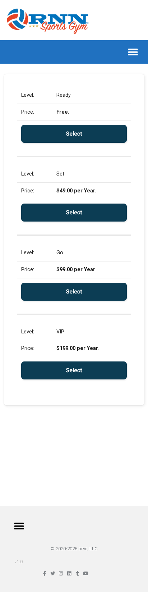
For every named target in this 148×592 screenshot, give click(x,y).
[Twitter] (52, 573)
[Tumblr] (77, 573)
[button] (133, 52)
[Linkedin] (69, 573)
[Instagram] (61, 573)
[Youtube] (85, 573)
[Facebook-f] (44, 573)
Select (74, 133)
